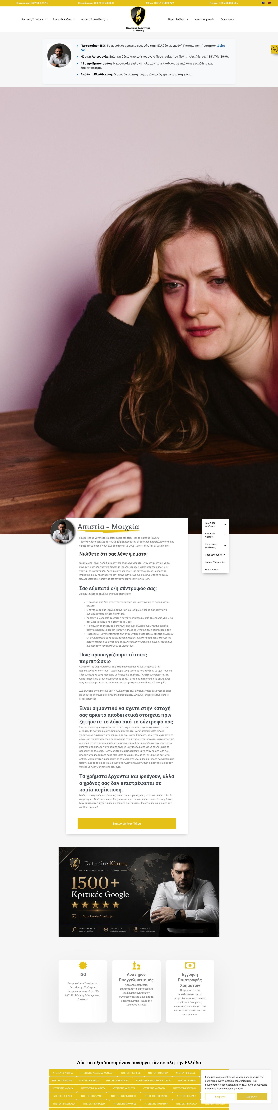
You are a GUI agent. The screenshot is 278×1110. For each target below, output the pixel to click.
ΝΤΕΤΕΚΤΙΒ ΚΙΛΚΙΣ (62, 1096)
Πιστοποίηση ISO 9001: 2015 (32, 3)
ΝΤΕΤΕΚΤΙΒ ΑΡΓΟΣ (130, 1073)
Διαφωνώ (220, 1096)
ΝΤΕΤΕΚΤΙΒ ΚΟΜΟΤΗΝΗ (123, 1096)
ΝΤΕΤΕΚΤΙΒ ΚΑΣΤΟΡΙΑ (154, 1088)
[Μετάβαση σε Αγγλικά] (269, 2)
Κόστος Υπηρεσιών (204, 19)
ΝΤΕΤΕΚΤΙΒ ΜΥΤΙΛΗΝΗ (156, 1103)
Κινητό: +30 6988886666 (224, 3)
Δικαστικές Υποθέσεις (211, 546)
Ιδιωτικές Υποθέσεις (210, 524)
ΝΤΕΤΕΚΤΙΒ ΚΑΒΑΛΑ (63, 1088)
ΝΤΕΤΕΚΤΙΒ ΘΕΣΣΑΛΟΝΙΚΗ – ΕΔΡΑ (153, 1080)
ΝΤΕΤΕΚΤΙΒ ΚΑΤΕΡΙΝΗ (184, 1088)
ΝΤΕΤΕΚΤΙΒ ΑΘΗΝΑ (63, 1073)
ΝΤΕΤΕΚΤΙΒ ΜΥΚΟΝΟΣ (125, 1103)
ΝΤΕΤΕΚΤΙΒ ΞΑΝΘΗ (215, 1103)
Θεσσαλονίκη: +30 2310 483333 (96, 3)
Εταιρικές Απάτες (210, 535)
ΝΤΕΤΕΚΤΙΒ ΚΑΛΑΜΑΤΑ (93, 1088)
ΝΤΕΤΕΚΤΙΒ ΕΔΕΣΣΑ (89, 1080)
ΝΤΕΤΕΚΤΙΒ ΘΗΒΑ (187, 1080)
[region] (236, 1087)
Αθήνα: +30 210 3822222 (160, 3)
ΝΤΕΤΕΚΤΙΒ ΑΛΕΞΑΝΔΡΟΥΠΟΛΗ (97, 1073)
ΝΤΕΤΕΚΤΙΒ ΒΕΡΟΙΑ (158, 1073)
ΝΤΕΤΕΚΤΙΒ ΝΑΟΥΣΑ (186, 1103)
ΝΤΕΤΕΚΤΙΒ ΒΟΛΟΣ (185, 1073)
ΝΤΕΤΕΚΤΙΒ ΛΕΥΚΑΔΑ (64, 1103)
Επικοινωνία (227, 19)
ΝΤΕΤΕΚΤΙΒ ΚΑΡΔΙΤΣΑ (124, 1088)
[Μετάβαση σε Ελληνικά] (263, 2)
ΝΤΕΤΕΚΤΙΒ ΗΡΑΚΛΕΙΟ (117, 1080)
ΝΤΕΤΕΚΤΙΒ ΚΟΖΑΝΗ (91, 1096)
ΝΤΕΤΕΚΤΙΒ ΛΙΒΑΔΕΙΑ (94, 1103)
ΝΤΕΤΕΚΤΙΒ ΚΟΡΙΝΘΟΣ (156, 1096)
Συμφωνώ (251, 1096)
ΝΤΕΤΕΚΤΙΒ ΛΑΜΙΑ (186, 1096)
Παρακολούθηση (213, 554)
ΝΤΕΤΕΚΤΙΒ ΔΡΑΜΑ (62, 1080)
